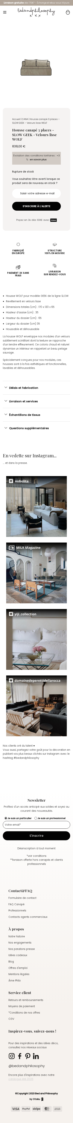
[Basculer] (6, 387)
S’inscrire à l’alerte (36, 206)
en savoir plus (38, 159)
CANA (25, 119)
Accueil (16, 119)
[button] (5, 12)
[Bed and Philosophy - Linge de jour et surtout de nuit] (36, 12)
